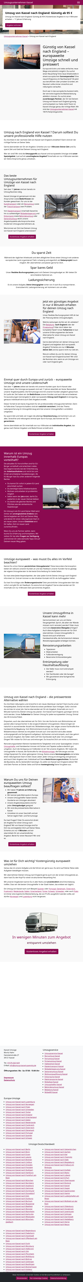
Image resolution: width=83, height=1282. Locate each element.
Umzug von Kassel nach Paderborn (20, 1233)
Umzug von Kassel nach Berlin (18, 1149)
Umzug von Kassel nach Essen (18, 1154)
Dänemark (61, 889)
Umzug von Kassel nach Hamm (57, 1193)
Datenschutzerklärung (58, 1278)
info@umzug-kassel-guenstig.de (23, 1065)
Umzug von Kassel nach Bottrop (19, 1259)
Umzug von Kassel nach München (19, 1180)
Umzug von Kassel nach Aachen (57, 1152)
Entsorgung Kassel (52, 1077)
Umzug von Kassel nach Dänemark (20, 1130)
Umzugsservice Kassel (54, 1053)
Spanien (40, 889)
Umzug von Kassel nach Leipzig (18, 1157)
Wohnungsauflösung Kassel (56, 1074)
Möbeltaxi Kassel (51, 1082)
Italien (27, 891)
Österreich (70, 889)
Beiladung (50, 324)
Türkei (44, 891)
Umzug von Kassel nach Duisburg (19, 1198)
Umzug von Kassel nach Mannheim (20, 1211)
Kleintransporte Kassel (54, 1079)
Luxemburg (27, 896)
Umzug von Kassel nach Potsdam (19, 1167)
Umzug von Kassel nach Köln (17, 1196)
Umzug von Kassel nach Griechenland (21, 1117)
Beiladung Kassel (51, 1090)
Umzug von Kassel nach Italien (18, 1120)
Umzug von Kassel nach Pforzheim (20, 1254)
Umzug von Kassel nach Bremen (19, 1160)
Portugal (52, 889)
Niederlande (19, 891)
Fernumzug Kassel (52, 1058)
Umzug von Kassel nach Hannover (20, 1188)
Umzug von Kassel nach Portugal (19, 1133)
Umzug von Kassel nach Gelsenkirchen (60, 1149)
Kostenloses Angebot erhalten (22, 237)
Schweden (60, 891)
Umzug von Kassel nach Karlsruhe (20, 1214)
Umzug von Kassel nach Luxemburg (20, 1102)
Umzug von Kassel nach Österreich (20, 1128)
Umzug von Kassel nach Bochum (19, 1201)
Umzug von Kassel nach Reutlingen (20, 1264)
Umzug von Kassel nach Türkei (18, 1112)
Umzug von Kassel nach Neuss (57, 1224)
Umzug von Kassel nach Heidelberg (59, 1219)
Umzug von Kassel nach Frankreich (20, 1125)
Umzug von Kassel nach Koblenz (19, 1269)
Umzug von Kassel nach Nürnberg (20, 1183)
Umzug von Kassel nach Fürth (18, 1243)
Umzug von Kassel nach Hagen (57, 1188)
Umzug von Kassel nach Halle (57, 1160)
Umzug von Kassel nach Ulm (17, 1251)
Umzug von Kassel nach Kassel (57, 1185)
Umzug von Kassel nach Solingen (58, 1214)
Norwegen (14, 896)
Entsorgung (9, 216)
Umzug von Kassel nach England (19, 1115)
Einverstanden (22, 1278)
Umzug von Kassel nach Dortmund (20, 1191)
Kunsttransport (10, 204)
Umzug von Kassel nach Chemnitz (58, 1157)
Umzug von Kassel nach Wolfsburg (20, 1256)
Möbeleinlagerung (28, 213)
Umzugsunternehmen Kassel (18, 2)
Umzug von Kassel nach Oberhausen (60, 1180)
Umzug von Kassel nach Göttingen (20, 1262)
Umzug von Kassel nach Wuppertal (20, 1204)
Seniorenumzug (10, 218)
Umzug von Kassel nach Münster (19, 1209)
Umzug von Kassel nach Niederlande (21, 1122)
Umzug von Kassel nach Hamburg (19, 1172)
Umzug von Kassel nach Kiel (56, 1154)
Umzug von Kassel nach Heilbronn (20, 1249)
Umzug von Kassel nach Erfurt (57, 1178)
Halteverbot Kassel (52, 1064)
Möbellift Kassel (51, 1092)
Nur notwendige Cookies (38, 1278)
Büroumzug (29, 204)
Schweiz (51, 891)
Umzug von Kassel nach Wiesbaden (20, 1217)
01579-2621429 (13, 1063)
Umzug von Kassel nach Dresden (19, 1165)
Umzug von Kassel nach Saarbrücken (60, 1191)
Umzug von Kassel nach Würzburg (20, 1246)
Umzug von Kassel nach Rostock (58, 1183)
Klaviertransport (14, 211)
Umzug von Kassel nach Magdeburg (59, 1162)
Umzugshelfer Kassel (53, 1084)
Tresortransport (13, 206)
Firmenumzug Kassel (53, 1061)
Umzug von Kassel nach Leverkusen (59, 1211)
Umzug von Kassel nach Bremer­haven (21, 1267)
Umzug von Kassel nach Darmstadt (59, 1217)
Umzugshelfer (10, 746)
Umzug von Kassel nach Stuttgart (19, 1170)
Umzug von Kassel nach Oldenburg (59, 1206)
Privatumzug (48, 327)
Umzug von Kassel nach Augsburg (20, 1185)
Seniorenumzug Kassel (54, 1071)
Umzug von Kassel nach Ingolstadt (20, 1236)
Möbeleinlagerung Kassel (55, 1069)
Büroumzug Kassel (52, 1056)
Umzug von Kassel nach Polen (18, 1107)
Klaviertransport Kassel (54, 1066)
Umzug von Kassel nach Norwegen (20, 1104)
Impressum (9, 1077)
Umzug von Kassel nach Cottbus (19, 1162)
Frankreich (8, 891)
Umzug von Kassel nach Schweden (20, 1109)
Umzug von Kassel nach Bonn (18, 1152)
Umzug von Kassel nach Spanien (19, 1135)
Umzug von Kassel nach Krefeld (57, 1170)
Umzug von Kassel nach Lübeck (57, 1175)
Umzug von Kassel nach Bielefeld (19, 1206)
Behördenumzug (26, 216)
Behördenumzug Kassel (54, 1087)
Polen (76, 891)
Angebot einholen (14, 25)
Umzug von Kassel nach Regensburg (21, 1230)
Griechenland (35, 891)
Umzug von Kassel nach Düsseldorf (20, 1193)
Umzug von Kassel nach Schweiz (19, 1138)
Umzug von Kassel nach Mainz (57, 1172)
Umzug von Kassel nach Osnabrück (59, 1209)
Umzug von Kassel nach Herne (57, 1222)
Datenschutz (9, 1080)
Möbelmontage (48, 751)
